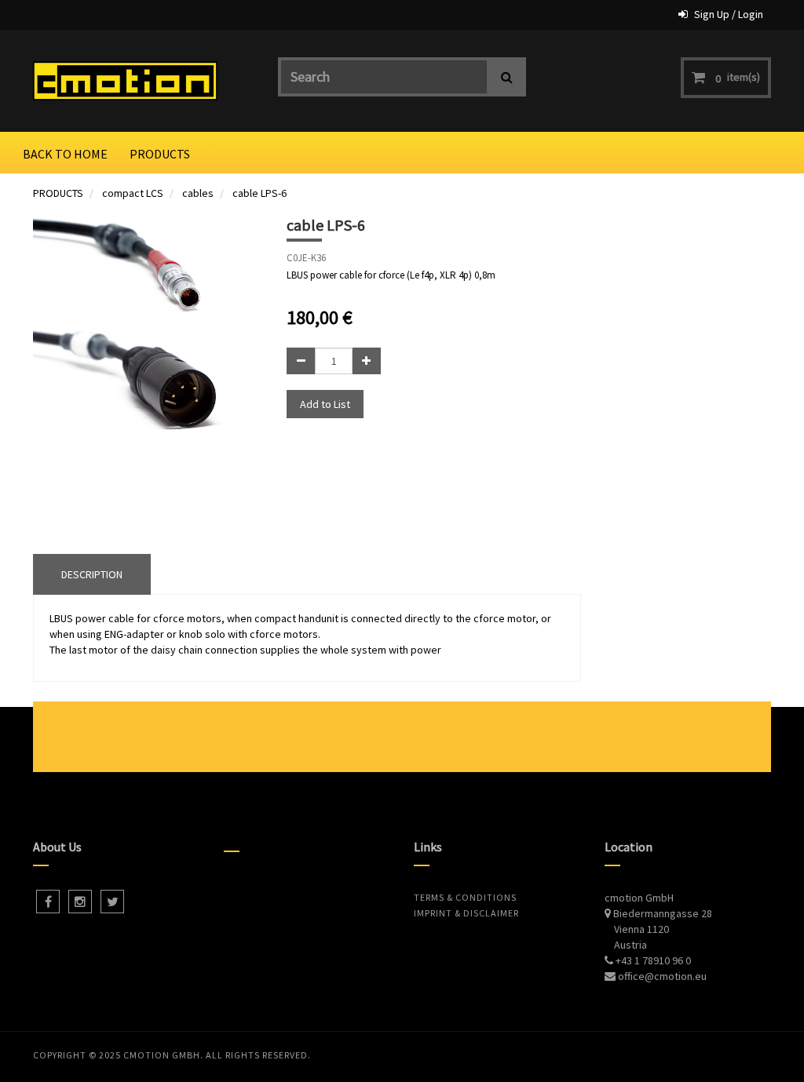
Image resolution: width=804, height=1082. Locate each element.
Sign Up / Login (728, 14)
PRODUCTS (58, 193)
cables (198, 193)
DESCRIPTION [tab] (91, 574)
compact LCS (132, 193)
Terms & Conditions (465, 897)
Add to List (325, 404)
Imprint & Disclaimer (466, 913)
